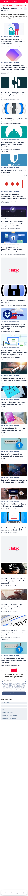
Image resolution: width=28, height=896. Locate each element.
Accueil (3, 5)
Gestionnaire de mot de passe (14, 5)
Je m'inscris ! (14, 693)
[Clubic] (14, 2)
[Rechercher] (4, 2)
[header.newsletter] (7, 2)
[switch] (23, 2)
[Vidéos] (17, 892)
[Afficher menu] (2, 1)
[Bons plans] (23, 892)
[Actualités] (11, 892)
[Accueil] (5, 892)
